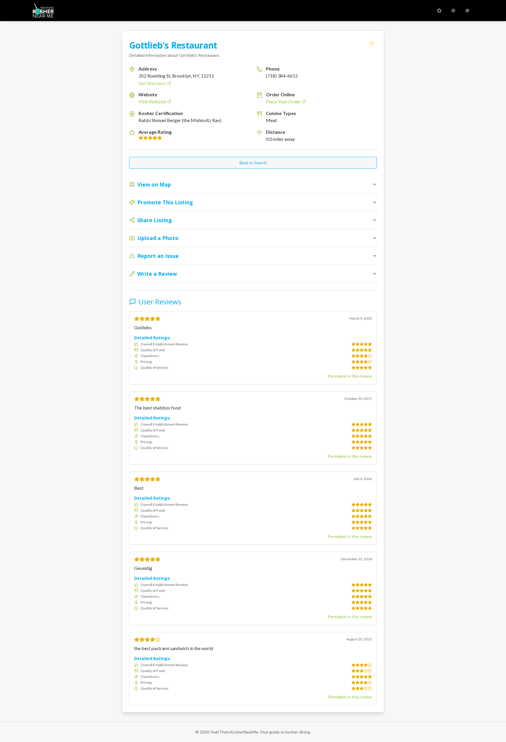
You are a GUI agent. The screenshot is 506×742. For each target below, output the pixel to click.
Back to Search (253, 162)
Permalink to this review (350, 375)
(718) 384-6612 (282, 75)
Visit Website (152, 101)
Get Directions (152, 83)
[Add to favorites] (371, 43)
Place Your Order (283, 101)
